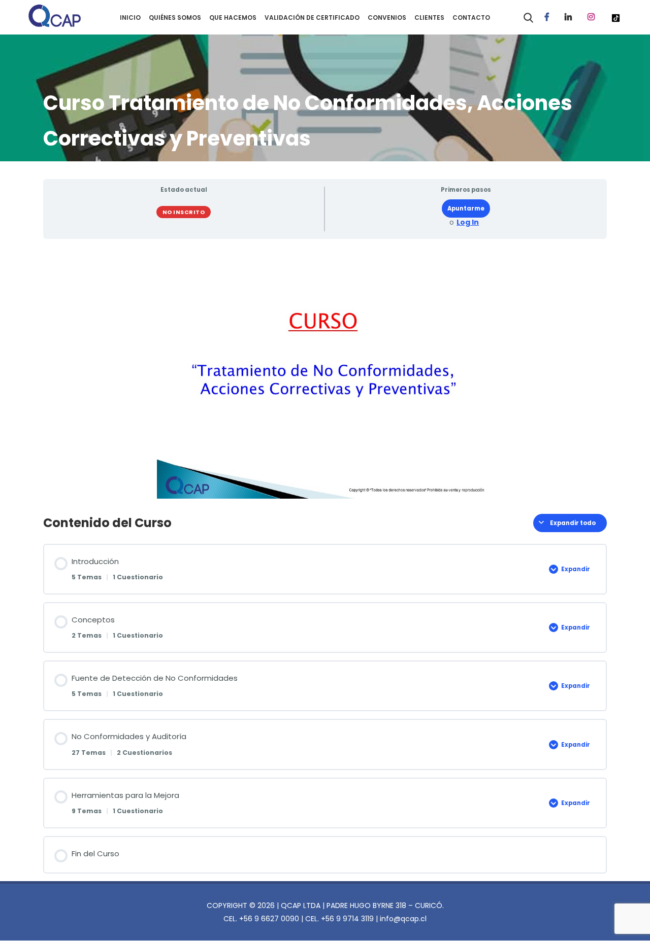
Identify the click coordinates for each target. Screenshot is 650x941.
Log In (468, 222)
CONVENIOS (387, 17)
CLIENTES (429, 17)
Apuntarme (465, 208)
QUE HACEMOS (232, 17)
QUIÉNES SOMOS (175, 17)
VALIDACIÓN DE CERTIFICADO (312, 17)
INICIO (130, 17)
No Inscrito (183, 212)
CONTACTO (471, 17)
